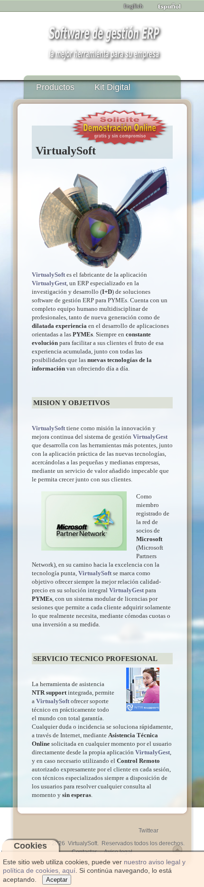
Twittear (148, 830)
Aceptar (56, 879)
